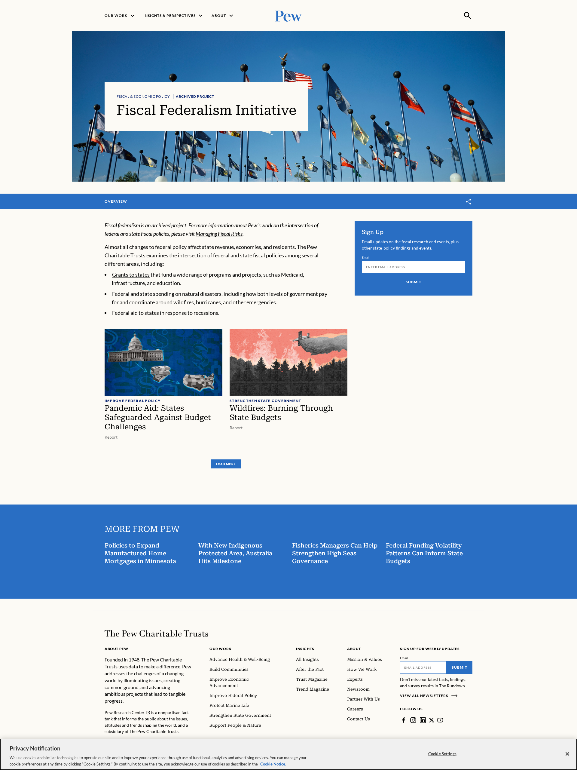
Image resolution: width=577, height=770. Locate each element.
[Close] (567, 754)
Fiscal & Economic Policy (143, 96)
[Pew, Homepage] (288, 15)
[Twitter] (431, 720)
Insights (305, 648)
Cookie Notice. (273, 763)
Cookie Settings (442, 753)
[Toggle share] (468, 202)
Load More (226, 464)
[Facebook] (403, 720)
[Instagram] (413, 720)
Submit (413, 282)
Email (366, 257)
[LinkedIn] (422, 720)
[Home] (156, 633)
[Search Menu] (467, 15)
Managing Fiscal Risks (219, 233)
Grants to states (131, 274)
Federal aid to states (135, 312)
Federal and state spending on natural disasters (166, 293)
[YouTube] (440, 720)
